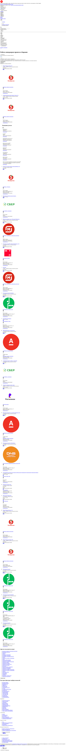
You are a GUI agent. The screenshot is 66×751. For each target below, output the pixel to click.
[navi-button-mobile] (1, 20)
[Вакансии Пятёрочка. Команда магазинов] (34, 78)
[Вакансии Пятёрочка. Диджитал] (34, 178)
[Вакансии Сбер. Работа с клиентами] (34, 204)
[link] (2, 14)
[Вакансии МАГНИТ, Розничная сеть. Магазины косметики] (34, 229)
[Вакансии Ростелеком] (34, 396)
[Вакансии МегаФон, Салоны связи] (34, 303)
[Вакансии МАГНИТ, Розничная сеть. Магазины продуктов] (34, 278)
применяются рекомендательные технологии (19, 743)
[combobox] (4, 28)
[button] (1, 16)
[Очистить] (1, 31)
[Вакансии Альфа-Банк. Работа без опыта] (34, 342)
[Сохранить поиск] (1, 33)
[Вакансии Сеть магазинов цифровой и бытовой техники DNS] (34, 454)
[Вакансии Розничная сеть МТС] (34, 253)
